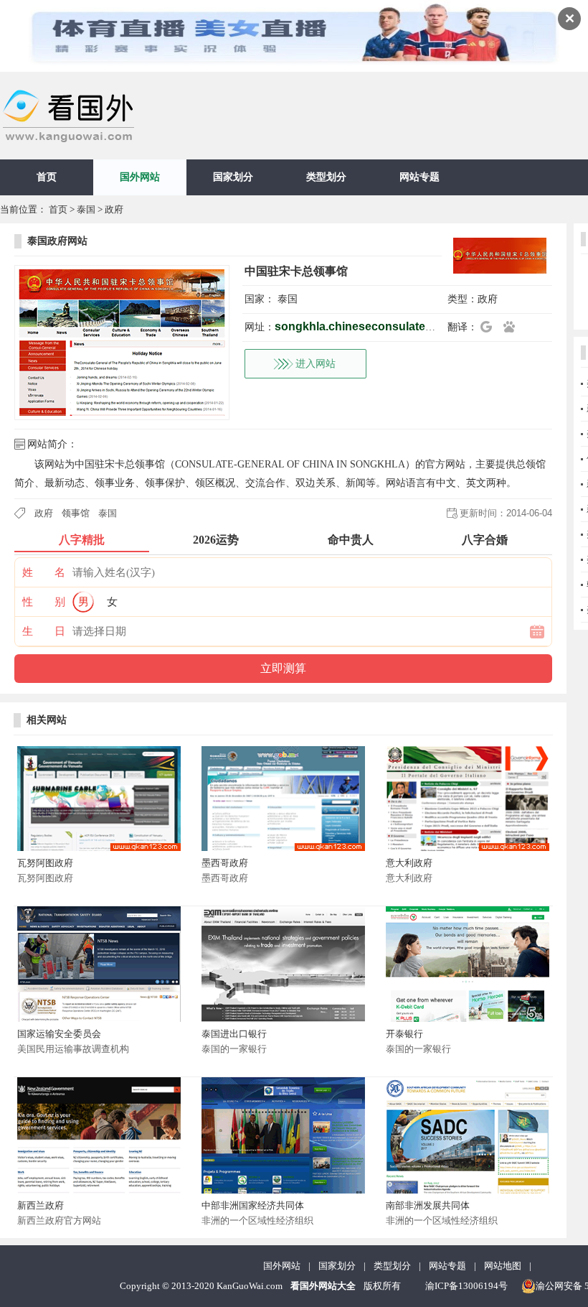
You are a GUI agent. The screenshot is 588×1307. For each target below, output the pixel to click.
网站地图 (502, 1265)
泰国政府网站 (57, 241)
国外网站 (140, 177)
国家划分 (233, 177)
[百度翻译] (513, 326)
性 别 (43, 602)
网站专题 (419, 177)
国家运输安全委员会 (59, 1033)
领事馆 (76, 513)
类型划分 (326, 177)
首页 (47, 177)
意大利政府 (409, 862)
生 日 (43, 631)
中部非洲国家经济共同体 (252, 1205)
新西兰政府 (40, 1205)
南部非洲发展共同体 (428, 1205)
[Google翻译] (490, 326)
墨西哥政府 (224, 862)
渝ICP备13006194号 (466, 1285)
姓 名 (43, 572)
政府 (114, 209)
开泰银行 (404, 1033)
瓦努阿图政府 (45, 862)
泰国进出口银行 (234, 1033)
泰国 (86, 209)
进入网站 (315, 363)
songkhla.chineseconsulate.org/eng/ (374, 326)
